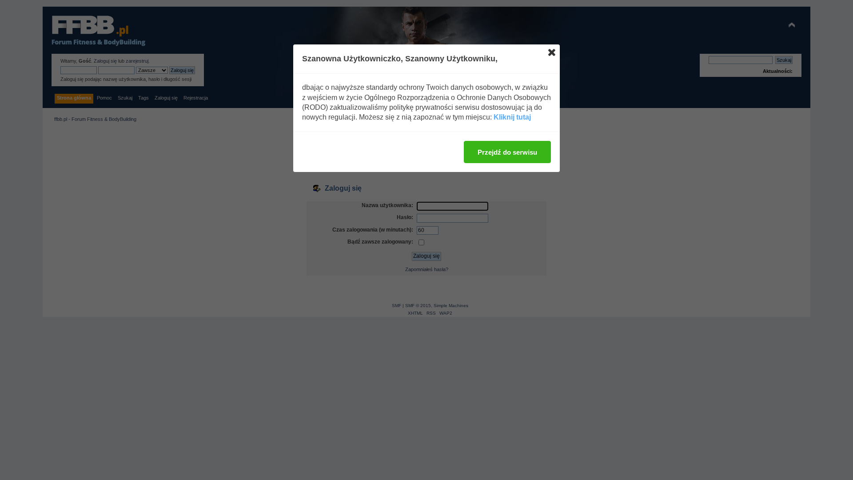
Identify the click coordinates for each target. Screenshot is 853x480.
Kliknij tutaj (512, 117)
